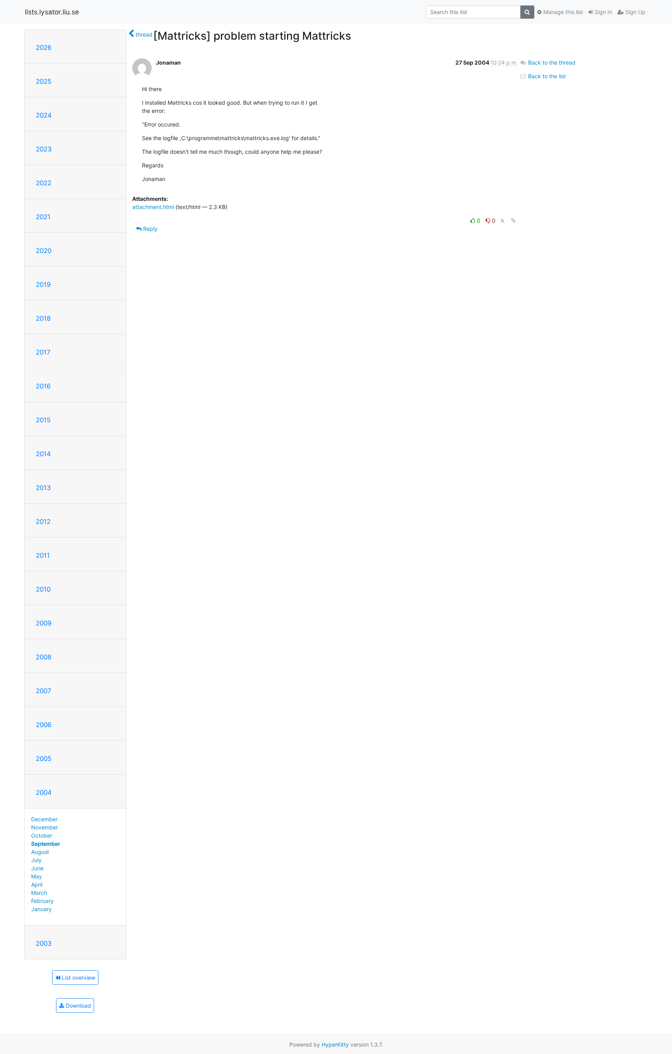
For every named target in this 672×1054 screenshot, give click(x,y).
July (36, 860)
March (39, 892)
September (45, 843)
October (41, 835)
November (44, 827)
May (36, 876)
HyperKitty (335, 1044)
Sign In (602, 12)
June (37, 868)
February (42, 901)
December (44, 819)
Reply (150, 228)
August (40, 851)
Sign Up (635, 12)
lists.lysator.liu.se (52, 12)
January (41, 909)
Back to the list (546, 76)
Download (77, 1005)
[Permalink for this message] (513, 220)
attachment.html (153, 207)
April (36, 884)
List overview (77, 977)
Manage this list (562, 12)
